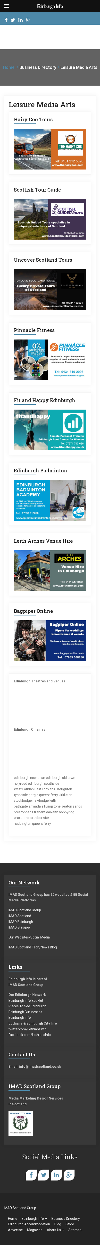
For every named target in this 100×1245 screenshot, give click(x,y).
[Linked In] (20, 21)
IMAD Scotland (19, 916)
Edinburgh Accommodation (29, 1224)
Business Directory (65, 1219)
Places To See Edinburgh (27, 1006)
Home (9, 67)
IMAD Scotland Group (24, 910)
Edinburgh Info (19, 1017)
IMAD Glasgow (19, 927)
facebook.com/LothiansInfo (29, 1035)
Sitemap (75, 1230)
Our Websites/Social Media (29, 937)
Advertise (15, 1230)
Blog (57, 1224)
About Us (54, 1230)
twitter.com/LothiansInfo (27, 1029)
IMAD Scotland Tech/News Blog (32, 947)
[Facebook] (6, 21)
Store (70, 1224)
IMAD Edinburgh (20, 922)
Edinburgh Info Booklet (25, 1000)
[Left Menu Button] (6, 6)
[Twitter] (13, 21)
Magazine (34, 1230)
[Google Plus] (28, 21)
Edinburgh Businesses (25, 1012)
